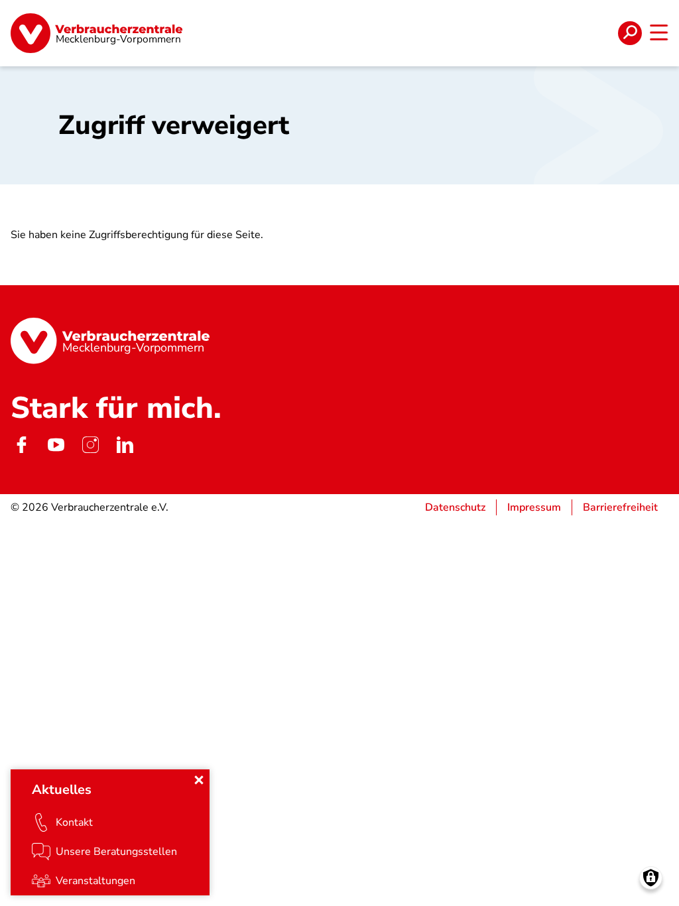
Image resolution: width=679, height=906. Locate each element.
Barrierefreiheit (620, 507)
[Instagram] (90, 445)
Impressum (534, 507)
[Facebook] (21, 445)
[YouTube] (55, 445)
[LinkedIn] (124, 445)
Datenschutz (455, 507)
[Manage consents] (650, 877)
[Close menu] (199, 780)
